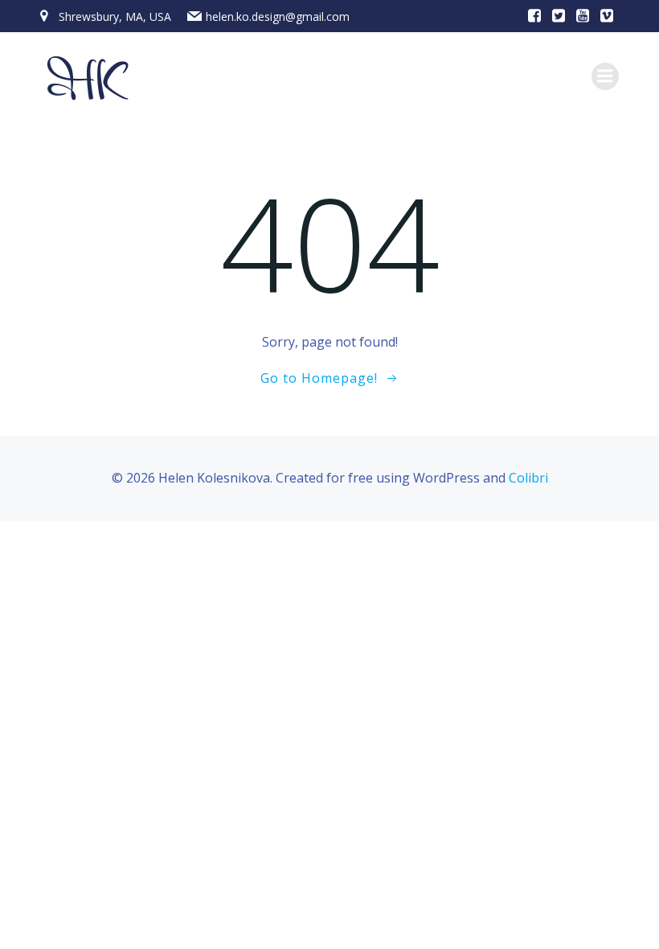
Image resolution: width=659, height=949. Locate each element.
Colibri (528, 478)
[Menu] (605, 76)
